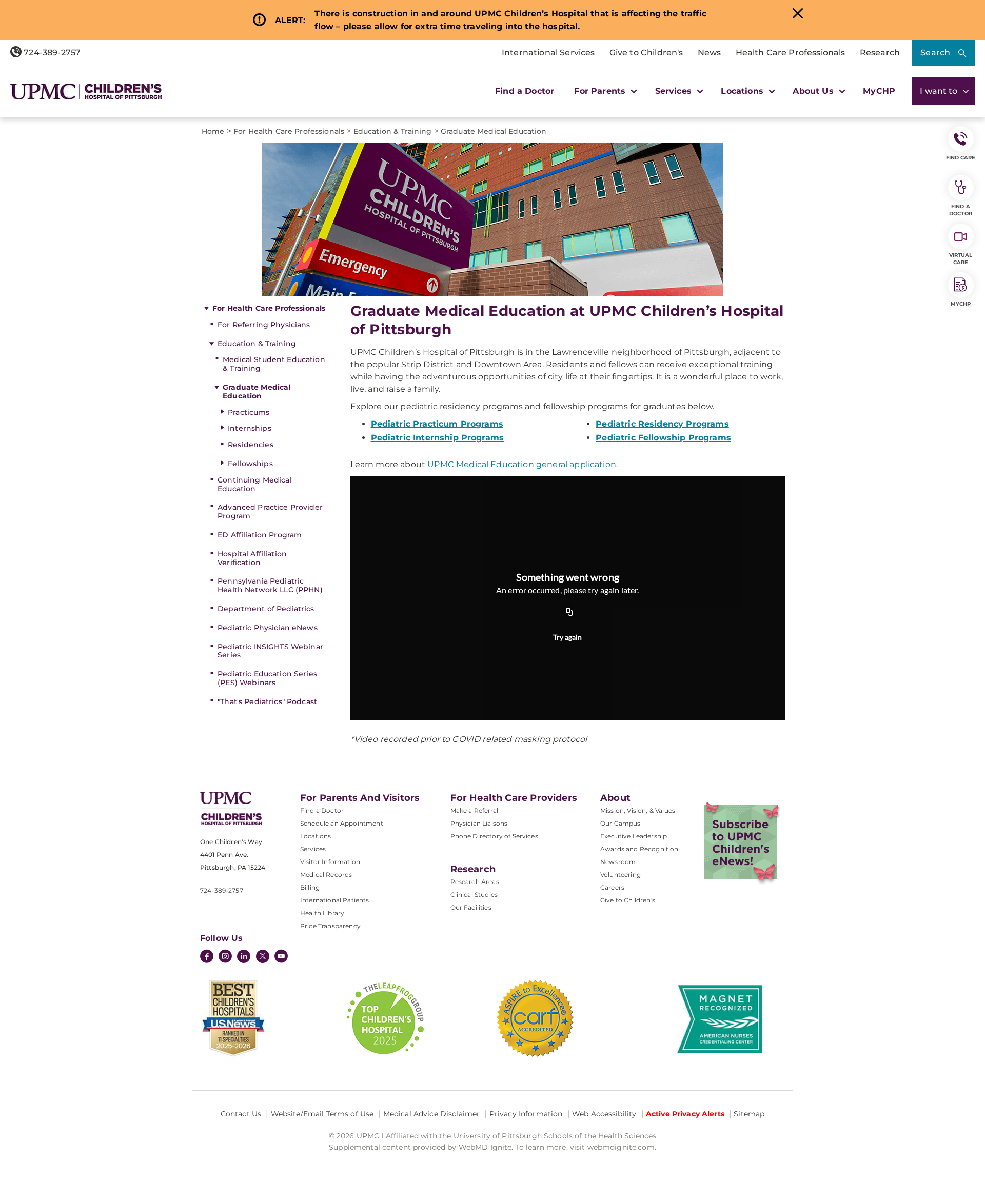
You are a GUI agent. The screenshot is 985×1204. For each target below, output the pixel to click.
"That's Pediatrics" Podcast (267, 701)
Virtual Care (961, 259)
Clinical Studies (474, 894)
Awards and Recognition (639, 849)
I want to (940, 91)
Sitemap (749, 1113)
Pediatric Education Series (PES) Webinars (267, 678)
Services (313, 849)
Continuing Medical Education (255, 484)
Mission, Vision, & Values (637, 810)
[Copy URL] (569, 612)
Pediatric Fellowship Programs (663, 438)
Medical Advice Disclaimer (431, 1113)
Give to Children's (646, 52)
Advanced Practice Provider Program (270, 511)
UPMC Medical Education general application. (522, 464)
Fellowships (250, 463)
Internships (249, 428)
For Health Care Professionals (268, 308)
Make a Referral (474, 810)
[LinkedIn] (243, 957)
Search (935, 52)
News (709, 52)
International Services (548, 52)
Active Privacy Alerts (685, 1113)
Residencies (250, 444)
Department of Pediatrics (266, 608)
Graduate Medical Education (256, 391)
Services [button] (674, 91)
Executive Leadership (633, 836)
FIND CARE (961, 157)
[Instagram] (225, 957)
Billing (310, 887)
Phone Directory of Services (494, 836)
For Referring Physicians (264, 324)
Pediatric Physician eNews (268, 627)
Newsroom (618, 862)
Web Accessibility (604, 1113)
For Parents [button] (601, 91)
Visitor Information (330, 862)
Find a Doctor (524, 91)
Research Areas (474, 882)
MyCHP (879, 91)
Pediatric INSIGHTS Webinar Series (270, 651)
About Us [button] (814, 91)
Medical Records (326, 874)
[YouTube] (281, 957)
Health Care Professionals (790, 52)
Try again (567, 637)
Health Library (322, 913)
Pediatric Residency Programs (662, 424)
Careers (612, 887)
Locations (315, 836)
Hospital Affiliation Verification (252, 558)
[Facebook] (206, 957)
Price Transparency (330, 926)
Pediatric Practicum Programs (437, 424)
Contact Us (241, 1113)
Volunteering (620, 874)
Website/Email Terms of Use (322, 1113)
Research (880, 52)
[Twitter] (262, 956)
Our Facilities (470, 907)
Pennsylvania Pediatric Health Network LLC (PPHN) (270, 585)
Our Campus (620, 823)
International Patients (334, 900)
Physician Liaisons (479, 823)
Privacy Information (526, 1113)
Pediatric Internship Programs (437, 438)
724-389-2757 (51, 52)
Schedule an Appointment (341, 823)
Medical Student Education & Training (274, 364)
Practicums (248, 412)
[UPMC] (86, 91)
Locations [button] (743, 91)
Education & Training (257, 343)
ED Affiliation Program (260, 534)
